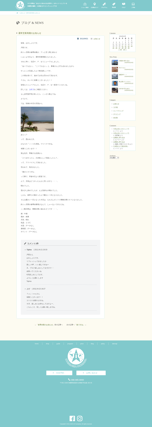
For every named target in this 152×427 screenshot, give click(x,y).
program (70, 343)
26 (116, 48)
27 (119, 48)
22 (125, 46)
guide (58, 343)
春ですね (79, 325)
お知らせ (97, 39)
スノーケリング (118, 111)
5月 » (125, 50)
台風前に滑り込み (119, 137)
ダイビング (117, 114)
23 (128, 46)
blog (92, 343)
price (82, 343)
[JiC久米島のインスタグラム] (79, 418)
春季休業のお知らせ (45, 325)
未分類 (115, 118)
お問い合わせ (91, 373)
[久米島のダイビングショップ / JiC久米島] (20, 9)
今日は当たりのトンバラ (121, 129)
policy (103, 343)
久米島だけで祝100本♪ (120, 146)
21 (122, 46)
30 (128, 48)
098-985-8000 (77, 380)
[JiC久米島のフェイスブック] (72, 418)
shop (47, 343)
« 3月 (120, 50)
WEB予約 (60, 373)
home (37, 343)
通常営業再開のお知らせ (29, 33)
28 (122, 48)
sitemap (114, 343)
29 (125, 48)
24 (131, 46)
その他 (115, 107)
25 (113, 48)
